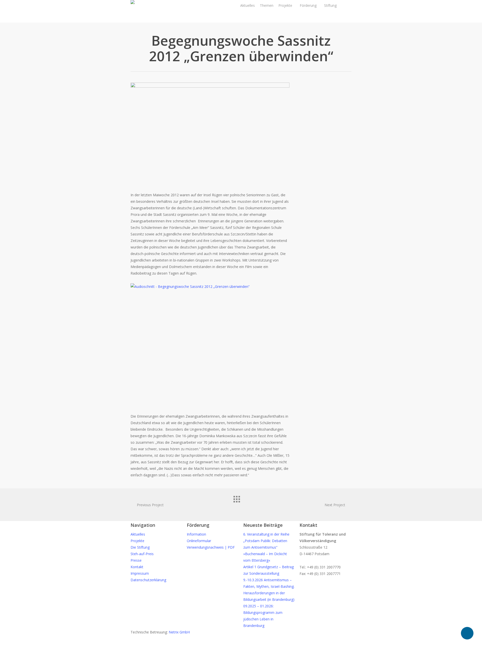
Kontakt (137, 566)
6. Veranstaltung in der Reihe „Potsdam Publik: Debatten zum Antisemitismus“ (266, 541)
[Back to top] (241, 644)
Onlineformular (199, 540)
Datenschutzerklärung (148, 579)
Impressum (140, 573)
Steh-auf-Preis (142, 553)
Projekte (137, 540)
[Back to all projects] (241, 503)
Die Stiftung (140, 547)
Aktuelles (138, 534)
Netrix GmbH (179, 632)
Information (196, 534)
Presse (136, 560)
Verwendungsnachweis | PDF (211, 547)
